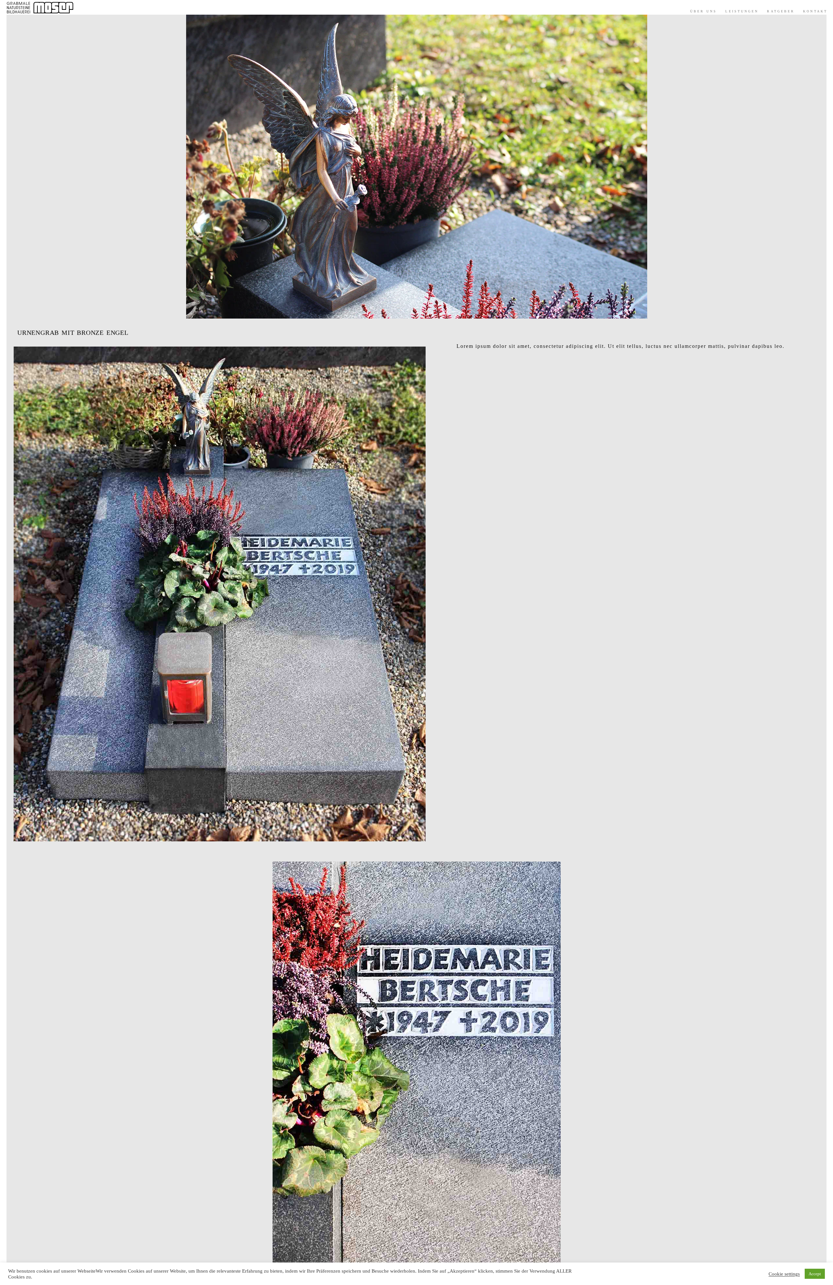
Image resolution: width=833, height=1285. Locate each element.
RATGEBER (781, 11)
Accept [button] (815, 1273)
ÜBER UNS (703, 11)
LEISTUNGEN (741, 11)
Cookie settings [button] (784, 1274)
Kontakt (815, 11)
